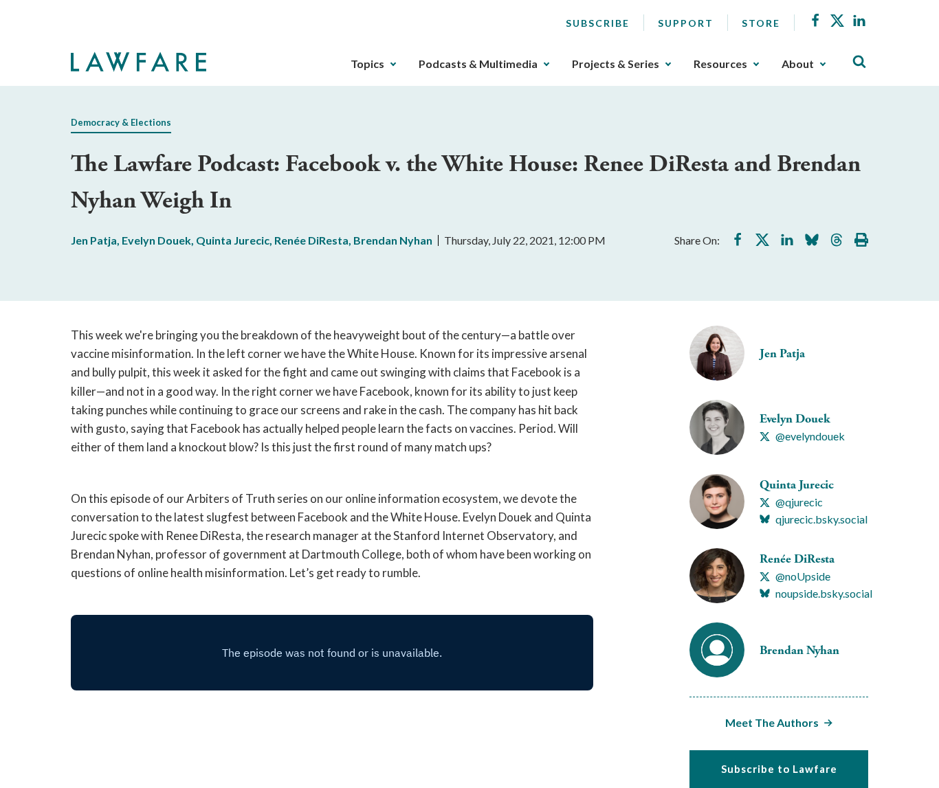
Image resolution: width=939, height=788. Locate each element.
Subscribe (598, 23)
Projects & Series (615, 64)
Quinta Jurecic (232, 240)
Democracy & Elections (121, 122)
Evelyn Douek (156, 240)
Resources (720, 64)
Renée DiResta (311, 240)
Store (761, 23)
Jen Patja (94, 240)
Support (686, 23)
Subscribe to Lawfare (779, 769)
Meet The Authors (772, 722)
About (798, 64)
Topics (367, 64)
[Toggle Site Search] (859, 62)
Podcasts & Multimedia (478, 64)
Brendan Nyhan (392, 240)
